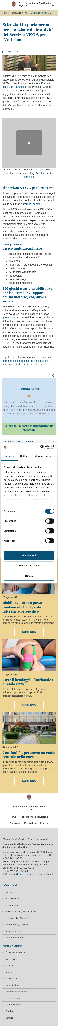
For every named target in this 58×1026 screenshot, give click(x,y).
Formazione (30, 823)
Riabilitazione (26, 817)
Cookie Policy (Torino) (16, 924)
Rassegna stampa (14, 937)
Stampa (9, 1017)
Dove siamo (11, 959)
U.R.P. (8, 892)
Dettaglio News (19, 12)
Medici (8, 972)
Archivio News (12, 898)
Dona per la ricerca (15, 952)
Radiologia (15, 823)
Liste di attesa (12, 985)
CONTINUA (29, 632)
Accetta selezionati (29, 565)
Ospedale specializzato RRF (18, 441)
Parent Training (32, 204)
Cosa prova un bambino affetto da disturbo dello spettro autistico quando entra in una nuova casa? (28, 361)
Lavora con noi (13, 1004)
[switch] (49, 521)
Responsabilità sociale (16, 991)
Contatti (9, 965)
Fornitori (9, 1011)
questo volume (10, 317)
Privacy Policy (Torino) (16, 918)
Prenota (44, 823)
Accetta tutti (29, 555)
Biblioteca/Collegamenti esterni (21, 911)
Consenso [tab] (9, 456)
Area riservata (12, 998)
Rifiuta (29, 576)
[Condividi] (53, 375)
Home (13, 817)
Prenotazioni (11, 905)
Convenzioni (11, 978)
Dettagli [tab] (24, 456)
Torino (5, 12)
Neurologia (42, 817)
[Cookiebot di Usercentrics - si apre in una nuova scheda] (41, 447)
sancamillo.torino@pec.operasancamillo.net (30, 874)
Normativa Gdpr (13, 931)
